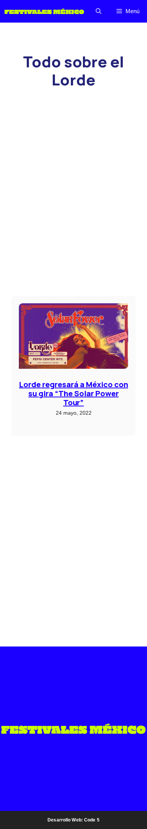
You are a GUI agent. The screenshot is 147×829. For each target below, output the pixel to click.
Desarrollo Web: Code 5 (73, 820)
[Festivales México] (44, 11)
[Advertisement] (73, 143)
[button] (98, 11)
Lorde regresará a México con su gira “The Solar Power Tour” (73, 393)
